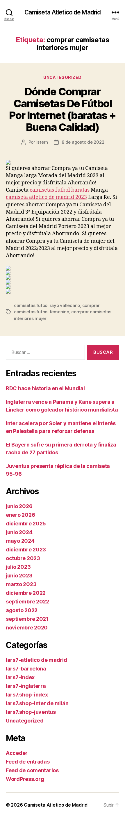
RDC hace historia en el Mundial (45, 388)
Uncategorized (62, 77)
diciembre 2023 (26, 549)
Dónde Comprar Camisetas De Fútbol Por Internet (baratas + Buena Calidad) (62, 109)
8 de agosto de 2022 (83, 142)
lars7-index (20, 677)
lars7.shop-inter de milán (37, 703)
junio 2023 (19, 576)
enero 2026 (20, 515)
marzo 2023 (21, 584)
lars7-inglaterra (26, 686)
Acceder (17, 753)
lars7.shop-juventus (31, 712)
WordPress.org (25, 779)
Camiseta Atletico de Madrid (62, 12)
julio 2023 (18, 567)
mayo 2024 (20, 541)
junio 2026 (19, 506)
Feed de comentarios (32, 770)
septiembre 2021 (27, 619)
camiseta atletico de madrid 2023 (46, 197)
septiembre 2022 (27, 602)
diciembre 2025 (26, 523)
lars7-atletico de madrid (36, 660)
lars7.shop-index (27, 695)
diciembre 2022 (26, 593)
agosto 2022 (22, 610)
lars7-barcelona (26, 669)
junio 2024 (19, 532)
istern (42, 142)
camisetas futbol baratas (60, 190)
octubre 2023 (23, 558)
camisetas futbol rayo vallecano (47, 305)
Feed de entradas (28, 762)
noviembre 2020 (27, 628)
